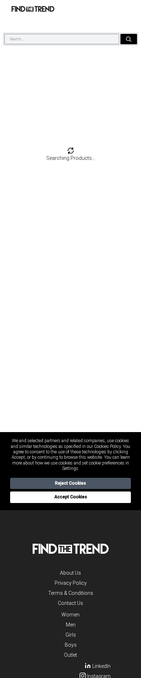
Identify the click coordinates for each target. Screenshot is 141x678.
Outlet (70, 655)
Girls (70, 635)
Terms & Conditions (70, 593)
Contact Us (70, 603)
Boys (71, 645)
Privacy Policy (71, 583)
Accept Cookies (70, 496)
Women (70, 615)
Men (71, 625)
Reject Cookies (70, 483)
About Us (70, 573)
